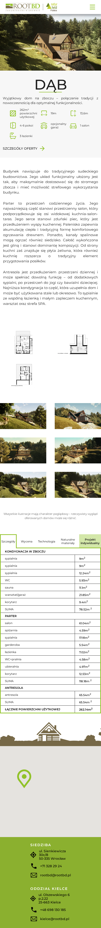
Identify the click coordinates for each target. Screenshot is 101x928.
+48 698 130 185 (53, 910)
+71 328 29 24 (51, 866)
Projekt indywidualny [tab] (90, 541)
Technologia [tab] (46, 541)
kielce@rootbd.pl (54, 919)
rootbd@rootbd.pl (55, 875)
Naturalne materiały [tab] (68, 541)
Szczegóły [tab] (8, 541)
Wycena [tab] (26, 541)
